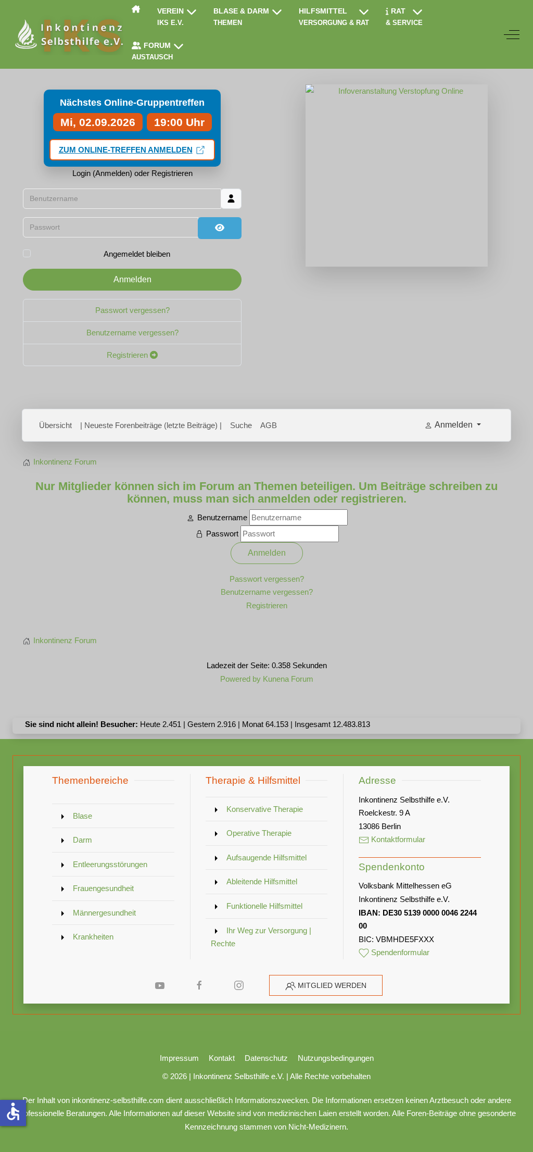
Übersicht (55, 425)
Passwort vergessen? (132, 310)
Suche (241, 425)
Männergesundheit (104, 912)
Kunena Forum (288, 678)
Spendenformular (399, 952)
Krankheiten (93, 936)
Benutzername (222, 517)
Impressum (179, 1058)
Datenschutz (266, 1058)
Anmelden (132, 279)
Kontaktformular (397, 839)
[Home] (135, 9)
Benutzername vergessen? (132, 332)
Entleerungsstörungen (110, 864)
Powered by (240, 678)
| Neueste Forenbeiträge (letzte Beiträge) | (151, 425)
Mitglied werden (332, 985)
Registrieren (128, 354)
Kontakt (222, 1058)
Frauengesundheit (103, 888)
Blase (82, 815)
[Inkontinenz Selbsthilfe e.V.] (67, 34)
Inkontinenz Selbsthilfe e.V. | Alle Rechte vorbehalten (282, 1076)
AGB (268, 425)
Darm (82, 839)
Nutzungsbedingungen (336, 1058)
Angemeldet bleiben (137, 253)
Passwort (222, 533)
